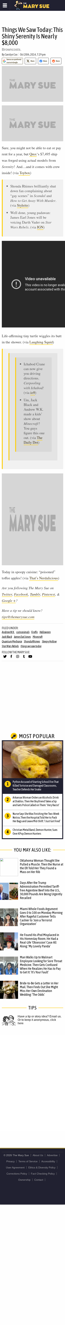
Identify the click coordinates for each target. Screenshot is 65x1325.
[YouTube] (30, 658)
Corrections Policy (16, 1173)
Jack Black (7, 636)
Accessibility (48, 1161)
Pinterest (48, 594)
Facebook (21, 594)
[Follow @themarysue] (5, 658)
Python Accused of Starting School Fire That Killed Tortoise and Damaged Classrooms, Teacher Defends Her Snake (36, 785)
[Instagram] (17, 658)
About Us (38, 1155)
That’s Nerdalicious (43, 578)
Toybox (24, 172)
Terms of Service (28, 1161)
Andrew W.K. (8, 632)
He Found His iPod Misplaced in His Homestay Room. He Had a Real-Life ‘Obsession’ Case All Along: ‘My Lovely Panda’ (39, 940)
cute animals (22, 632)
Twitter (7, 594)
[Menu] (5, 5)
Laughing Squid (41, 342)
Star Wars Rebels (10, 646)
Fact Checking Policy (43, 1173)
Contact (38, 1179)
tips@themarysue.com (18, 616)
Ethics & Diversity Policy (41, 1167)
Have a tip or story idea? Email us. (39, 1016)
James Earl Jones (22, 636)
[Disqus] (32, 1083)
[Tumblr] (23, 658)
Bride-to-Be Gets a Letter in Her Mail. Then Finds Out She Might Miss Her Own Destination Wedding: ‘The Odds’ (39, 988)
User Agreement (15, 1167)
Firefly (34, 632)
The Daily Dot (33, 440)
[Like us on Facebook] (11, 658)
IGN (40, 227)
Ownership (24, 1179)
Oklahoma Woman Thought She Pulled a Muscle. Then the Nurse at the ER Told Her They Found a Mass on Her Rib (41, 866)
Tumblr (35, 594)
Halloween (45, 632)
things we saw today (31, 646)
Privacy (10, 1161)
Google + (9, 600)
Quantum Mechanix (12, 641)
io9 (32, 392)
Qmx (33, 154)
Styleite (22, 205)
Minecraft (38, 636)
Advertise (52, 1155)
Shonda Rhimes (32, 641)
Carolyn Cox (11, 54)
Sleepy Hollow (49, 641)
